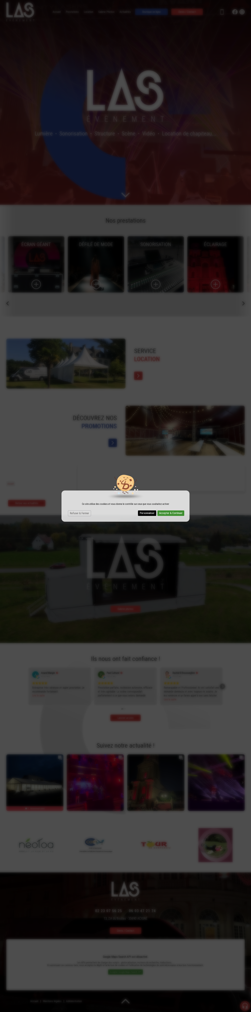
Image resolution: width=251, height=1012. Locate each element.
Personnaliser (147, 513)
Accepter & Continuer (171, 513)
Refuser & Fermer (79, 513)
